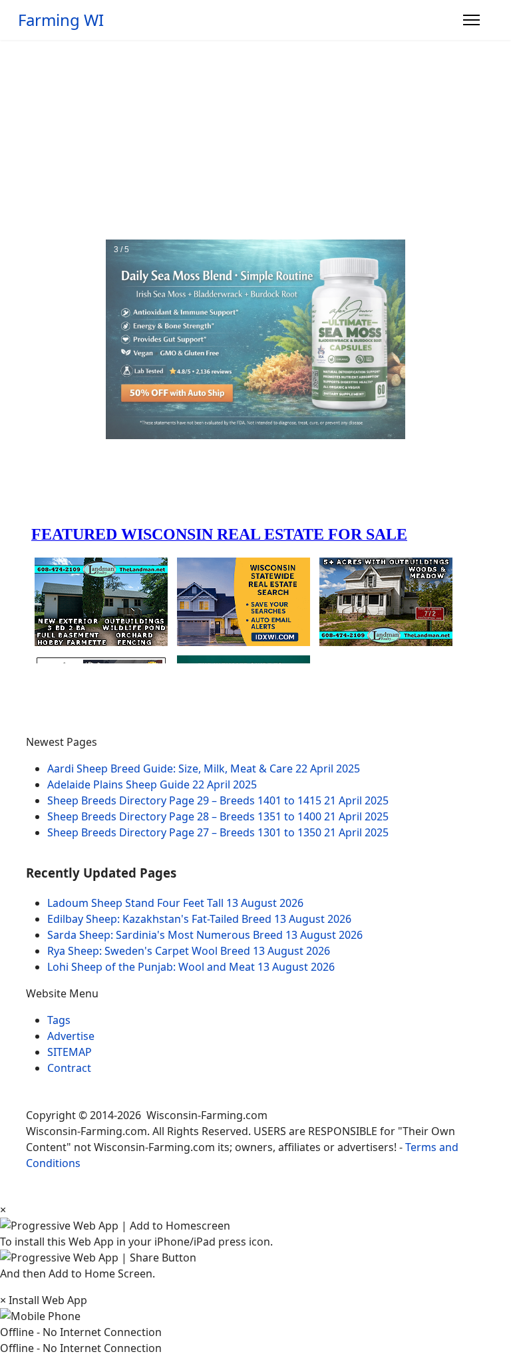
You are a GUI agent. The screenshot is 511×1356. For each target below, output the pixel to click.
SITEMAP (69, 1052)
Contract (69, 1068)
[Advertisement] (255, 140)
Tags (59, 1020)
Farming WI (61, 20)
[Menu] (471, 20)
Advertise (70, 1036)
